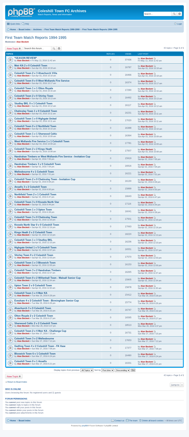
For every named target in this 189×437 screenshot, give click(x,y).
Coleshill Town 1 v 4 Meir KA (30, 293)
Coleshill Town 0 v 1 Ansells (30, 361)
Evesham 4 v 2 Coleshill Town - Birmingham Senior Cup (46, 300)
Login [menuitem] (179, 24)
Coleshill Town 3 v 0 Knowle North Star (36, 202)
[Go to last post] (155, 58)
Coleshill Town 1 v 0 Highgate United (35, 118)
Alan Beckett (22, 42)
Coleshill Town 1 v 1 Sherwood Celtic (35, 133)
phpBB (85, 426)
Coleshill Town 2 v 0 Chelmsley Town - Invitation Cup (44, 179)
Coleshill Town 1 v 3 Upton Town (33, 209)
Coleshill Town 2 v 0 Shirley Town (33, 96)
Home (13, 420)
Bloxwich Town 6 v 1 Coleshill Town (35, 353)
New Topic (12, 48)
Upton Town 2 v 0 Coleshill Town (33, 285)
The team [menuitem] (133, 420)
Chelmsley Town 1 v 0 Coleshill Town (35, 111)
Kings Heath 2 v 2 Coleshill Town (33, 232)
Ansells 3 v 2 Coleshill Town (30, 186)
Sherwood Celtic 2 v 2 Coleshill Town (35, 323)
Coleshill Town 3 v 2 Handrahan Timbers (37, 270)
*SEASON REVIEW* (25, 58)
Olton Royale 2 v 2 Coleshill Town (33, 315)
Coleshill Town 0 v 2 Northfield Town (35, 126)
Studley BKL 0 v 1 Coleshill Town (33, 103)
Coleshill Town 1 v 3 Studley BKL (33, 240)
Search (174, 14)
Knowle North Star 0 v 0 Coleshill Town (36, 224)
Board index (24, 420)
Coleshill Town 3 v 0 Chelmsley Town (35, 217)
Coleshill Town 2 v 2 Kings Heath (33, 149)
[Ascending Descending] (122, 370)
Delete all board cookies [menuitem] (153, 420)
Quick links (15, 24)
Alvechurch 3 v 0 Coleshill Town (32, 308)
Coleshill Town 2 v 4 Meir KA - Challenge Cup (40, 331)
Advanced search (179, 14)
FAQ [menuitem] (27, 24)
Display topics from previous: (67, 370)
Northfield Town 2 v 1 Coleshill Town (35, 194)
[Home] (22, 12)
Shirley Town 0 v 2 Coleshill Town (33, 255)
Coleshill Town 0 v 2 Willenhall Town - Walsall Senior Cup (47, 277)
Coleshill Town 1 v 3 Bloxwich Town (35, 262)
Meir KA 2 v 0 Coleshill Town (30, 65)
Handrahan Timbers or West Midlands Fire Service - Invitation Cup (52, 156)
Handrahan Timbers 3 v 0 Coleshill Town (37, 164)
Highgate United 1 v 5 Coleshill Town (35, 247)
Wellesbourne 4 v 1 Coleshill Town (34, 171)
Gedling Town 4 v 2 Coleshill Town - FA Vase (39, 346)
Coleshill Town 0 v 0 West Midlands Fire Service (41, 80)
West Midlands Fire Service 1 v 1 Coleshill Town (41, 141)
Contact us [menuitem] (119, 420)
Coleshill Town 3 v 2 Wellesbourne (34, 338)
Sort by (97, 370)
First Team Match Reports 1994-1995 (35, 38)
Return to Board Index (17, 382)
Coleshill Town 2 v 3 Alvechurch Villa (35, 73)
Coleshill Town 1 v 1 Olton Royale (33, 88)
